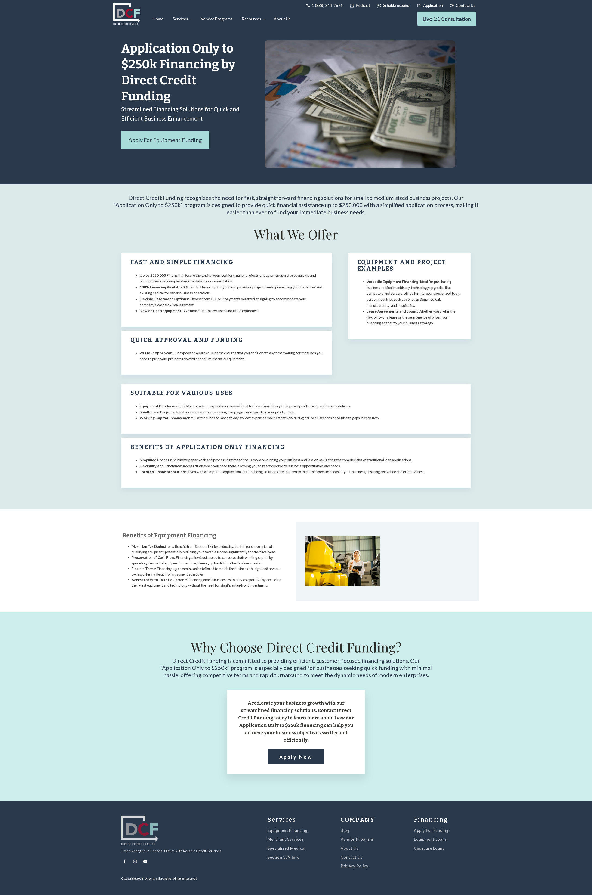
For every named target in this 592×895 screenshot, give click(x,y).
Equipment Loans (430, 839)
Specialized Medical (286, 848)
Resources (251, 18)
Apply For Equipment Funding (165, 139)
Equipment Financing (288, 830)
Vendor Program (357, 839)
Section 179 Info (284, 857)
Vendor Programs (216, 18)
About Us (282, 18)
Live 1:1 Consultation (446, 19)
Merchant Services (286, 839)
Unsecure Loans (429, 848)
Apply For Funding (431, 830)
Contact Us (352, 857)
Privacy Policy (354, 866)
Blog (345, 830)
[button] (324, 5)
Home (157, 18)
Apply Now (296, 757)
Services (180, 18)
